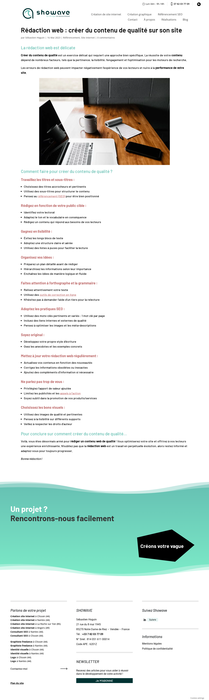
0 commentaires (106, 37)
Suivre (152, 619)
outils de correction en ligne (58, 294)
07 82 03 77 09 (181, 3)
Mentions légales (152, 643)
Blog (185, 19)
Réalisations (168, 19)
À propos (149, 19)
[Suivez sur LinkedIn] (199, 4)
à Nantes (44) (30, 620)
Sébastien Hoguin (35, 37)
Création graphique (140, 14)
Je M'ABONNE (104, 680)
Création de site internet (106, 14)
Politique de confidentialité (157, 648)
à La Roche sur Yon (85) (35, 623)
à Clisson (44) (30, 616)
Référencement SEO (170, 14)
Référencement (71, 37)
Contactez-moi (18, 668)
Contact (132, 19)
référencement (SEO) (51, 196)
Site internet (88, 37)
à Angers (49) (29, 627)
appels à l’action (70, 393)
